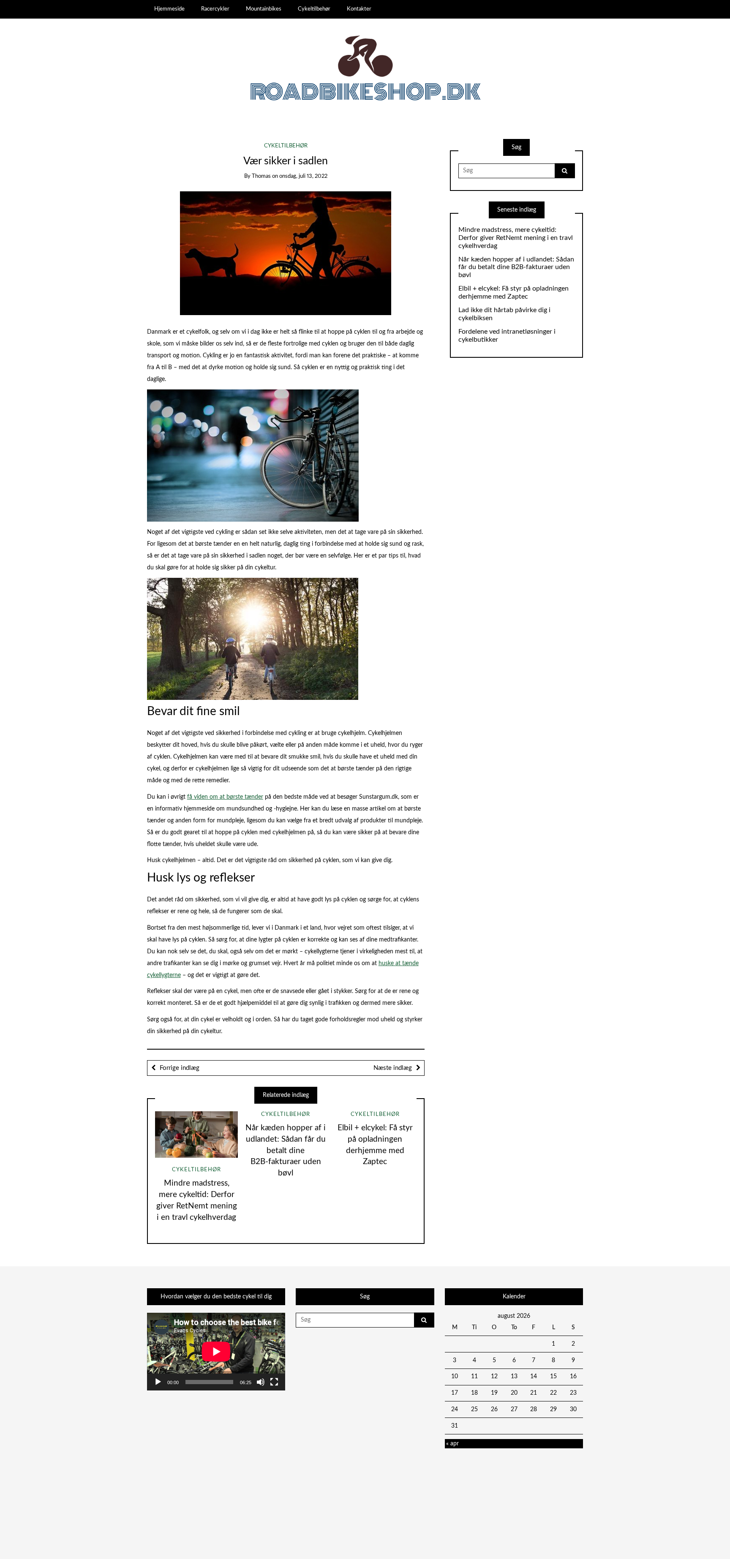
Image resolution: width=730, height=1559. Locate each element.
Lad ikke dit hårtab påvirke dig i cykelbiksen (504, 314)
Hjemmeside (169, 9)
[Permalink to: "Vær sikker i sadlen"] (285, 253)
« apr (452, 1444)
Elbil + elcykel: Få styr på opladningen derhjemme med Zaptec (513, 292)
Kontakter (359, 9)
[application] (216, 1351)
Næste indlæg (392, 1068)
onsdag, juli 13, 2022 (303, 176)
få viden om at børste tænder (225, 797)
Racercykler (215, 9)
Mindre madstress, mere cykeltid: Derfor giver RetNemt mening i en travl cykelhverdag (515, 237)
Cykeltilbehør (314, 9)
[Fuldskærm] (274, 1382)
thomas (261, 176)
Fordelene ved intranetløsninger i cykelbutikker (507, 335)
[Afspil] (158, 1382)
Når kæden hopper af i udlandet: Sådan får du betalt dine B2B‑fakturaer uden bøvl (285, 1151)
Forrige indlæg (179, 1068)
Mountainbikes (263, 9)
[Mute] (260, 1382)
